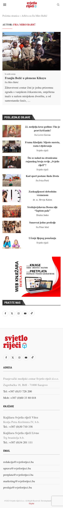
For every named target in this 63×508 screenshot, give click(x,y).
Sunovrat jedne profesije (42, 222)
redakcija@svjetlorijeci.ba (18, 462)
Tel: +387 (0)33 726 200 (17, 391)
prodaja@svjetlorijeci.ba (17, 487)
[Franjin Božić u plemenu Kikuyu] (31, 51)
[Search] (58, 5)
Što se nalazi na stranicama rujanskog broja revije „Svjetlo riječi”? (42, 161)
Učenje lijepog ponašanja (42, 238)
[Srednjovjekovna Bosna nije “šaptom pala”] (11, 211)
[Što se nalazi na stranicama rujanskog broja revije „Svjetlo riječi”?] (11, 162)
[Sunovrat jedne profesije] (11, 227)
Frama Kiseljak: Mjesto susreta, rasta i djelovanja (42, 144)
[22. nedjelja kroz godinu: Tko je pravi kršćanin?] (11, 131)
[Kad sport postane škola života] (11, 180)
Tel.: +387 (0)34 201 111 (18, 442)
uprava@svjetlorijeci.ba (17, 468)
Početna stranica (10, 15)
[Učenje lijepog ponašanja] (11, 242)
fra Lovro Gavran (42, 134)
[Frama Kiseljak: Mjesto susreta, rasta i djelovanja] (11, 147)
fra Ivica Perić (42, 180)
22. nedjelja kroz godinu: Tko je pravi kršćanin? (42, 128)
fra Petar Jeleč (42, 227)
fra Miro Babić (11, 82)
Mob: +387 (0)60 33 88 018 (19, 398)
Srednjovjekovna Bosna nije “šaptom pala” (42, 208)
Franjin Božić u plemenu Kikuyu (25, 78)
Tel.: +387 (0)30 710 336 (18, 426)
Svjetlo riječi (42, 150)
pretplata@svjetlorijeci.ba (18, 475)
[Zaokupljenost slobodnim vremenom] (11, 196)
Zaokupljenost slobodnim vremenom (42, 193)
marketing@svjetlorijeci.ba (19, 481)
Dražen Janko (42, 215)
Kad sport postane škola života (42, 176)
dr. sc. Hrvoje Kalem (42, 199)
